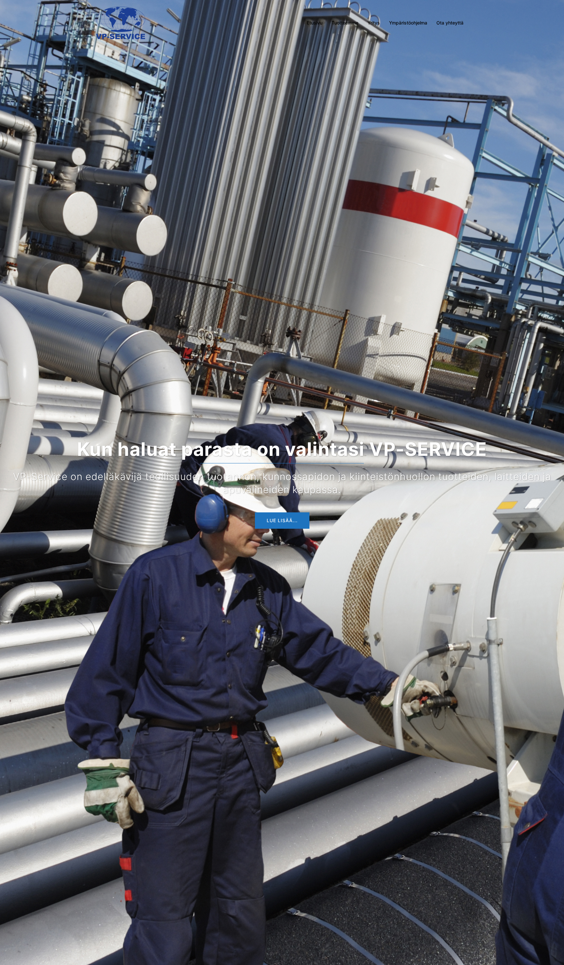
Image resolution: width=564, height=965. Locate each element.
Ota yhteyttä (449, 22)
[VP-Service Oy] (120, 22)
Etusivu (314, 22)
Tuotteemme (345, 22)
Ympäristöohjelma (408, 22)
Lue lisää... (282, 520)
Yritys (374, 22)
